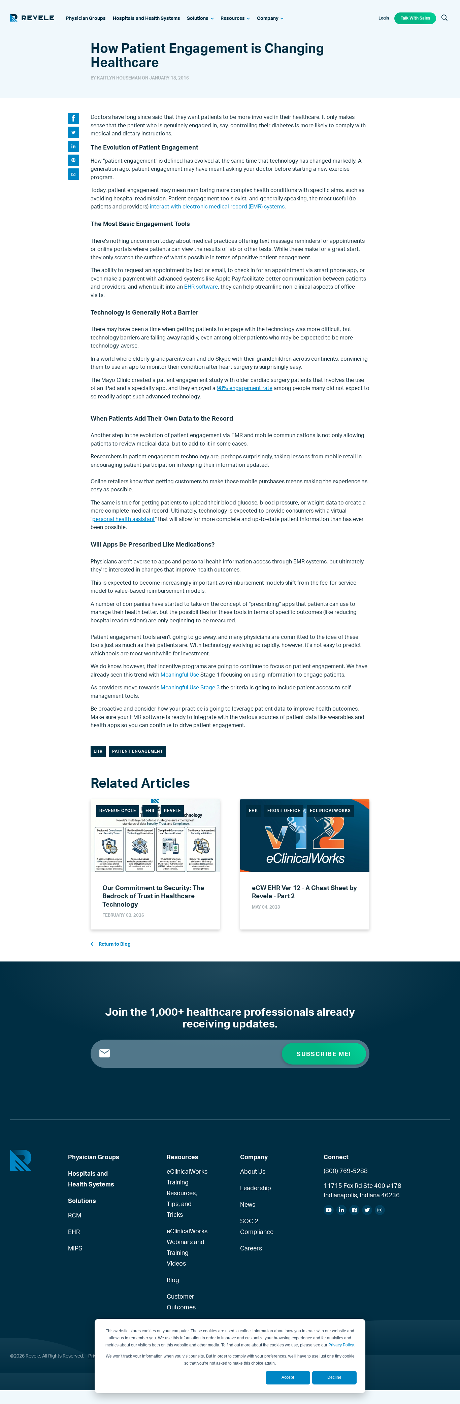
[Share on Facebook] (73, 118)
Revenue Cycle (117, 810)
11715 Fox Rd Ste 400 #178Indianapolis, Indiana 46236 (362, 1190)
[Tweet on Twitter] (73, 132)
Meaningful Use (180, 674)
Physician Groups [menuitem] (93, 1157)
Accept (288, 1377)
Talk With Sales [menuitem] (415, 18)
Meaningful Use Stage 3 (190, 687)
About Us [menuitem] (252, 1171)
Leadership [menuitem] (255, 1187)
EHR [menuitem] (74, 1231)
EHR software (201, 286)
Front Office (283, 810)
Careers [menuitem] (251, 1248)
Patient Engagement (137, 751)
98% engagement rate (244, 388)
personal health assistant (123, 519)
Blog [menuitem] (173, 1279)
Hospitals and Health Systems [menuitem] (91, 1179)
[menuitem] (86, 18)
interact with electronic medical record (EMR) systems (217, 206)
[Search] (444, 18)
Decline (334, 1377)
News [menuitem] (247, 1204)
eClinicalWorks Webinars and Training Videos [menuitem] (187, 1247)
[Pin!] (73, 160)
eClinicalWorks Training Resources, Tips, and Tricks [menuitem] (187, 1193)
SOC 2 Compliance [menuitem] (256, 1226)
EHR (98, 751)
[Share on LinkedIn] (73, 146)
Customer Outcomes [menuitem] (181, 1302)
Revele (172, 810)
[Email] (73, 173)
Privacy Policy (341, 1345)
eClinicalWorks (330, 810)
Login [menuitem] (384, 18)
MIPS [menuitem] (75, 1248)
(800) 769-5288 (346, 1170)
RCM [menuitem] (74, 1215)
